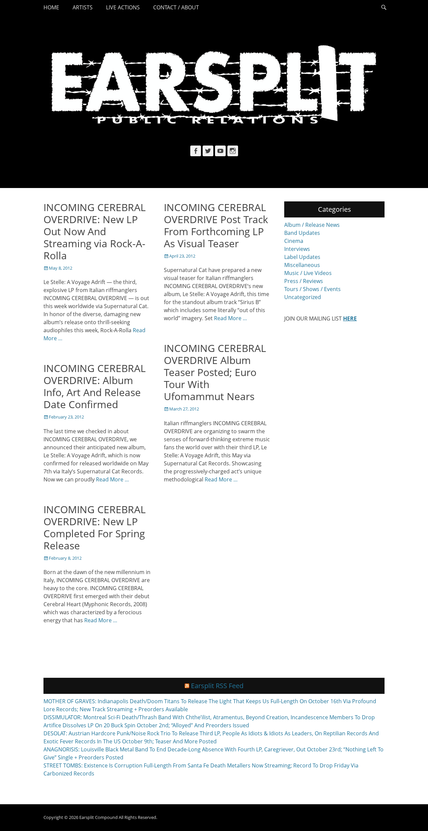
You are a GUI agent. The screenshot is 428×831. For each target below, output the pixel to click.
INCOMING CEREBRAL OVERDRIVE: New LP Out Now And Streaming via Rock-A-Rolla (94, 231)
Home (51, 7)
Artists (83, 7)
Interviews (297, 249)
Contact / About (176, 7)
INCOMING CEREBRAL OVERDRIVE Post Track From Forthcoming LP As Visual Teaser (216, 225)
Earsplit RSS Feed (217, 685)
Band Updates (302, 233)
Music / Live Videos (308, 273)
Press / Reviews (303, 281)
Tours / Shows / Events (312, 289)
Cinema (293, 241)
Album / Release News (312, 224)
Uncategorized (302, 297)
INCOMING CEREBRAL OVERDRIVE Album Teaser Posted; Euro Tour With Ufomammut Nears (215, 372)
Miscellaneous (302, 265)
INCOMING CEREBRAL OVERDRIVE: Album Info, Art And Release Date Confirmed (94, 386)
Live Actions (123, 7)
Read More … (230, 318)
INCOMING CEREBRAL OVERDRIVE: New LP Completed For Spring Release (94, 527)
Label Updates (302, 257)
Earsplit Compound (98, 817)
